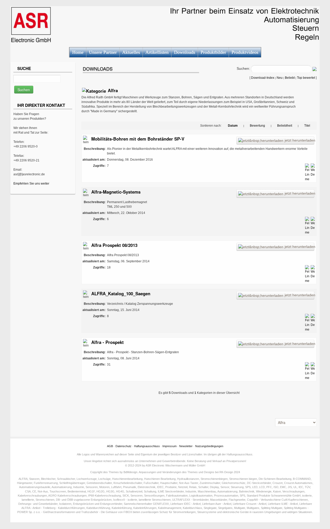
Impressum (169, 446)
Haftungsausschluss (147, 446)
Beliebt (290, 78)
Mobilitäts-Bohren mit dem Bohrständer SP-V (137, 139)
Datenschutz (123, 446)
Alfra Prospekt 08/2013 (114, 245)
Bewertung (257, 125)
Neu (280, 78)
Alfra (113, 90)
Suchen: (243, 68)
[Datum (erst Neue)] (225, 125)
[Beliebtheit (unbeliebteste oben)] (295, 125)
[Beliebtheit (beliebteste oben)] (274, 125)
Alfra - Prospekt (107, 342)
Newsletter (186, 446)
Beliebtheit (284, 125)
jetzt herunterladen (299, 140)
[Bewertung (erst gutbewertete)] (247, 125)
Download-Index (262, 78)
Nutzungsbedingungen (209, 446)
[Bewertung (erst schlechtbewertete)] (268, 125)
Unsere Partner (103, 52)
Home (78, 52)
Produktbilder (213, 52)
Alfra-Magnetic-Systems (116, 192)
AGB (110, 446)
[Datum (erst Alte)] (240, 125)
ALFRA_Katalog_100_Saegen (120, 293)
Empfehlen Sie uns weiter (31, 183)
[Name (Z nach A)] (301, 125)
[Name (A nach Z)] (313, 125)
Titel (307, 125)
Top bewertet (306, 78)
